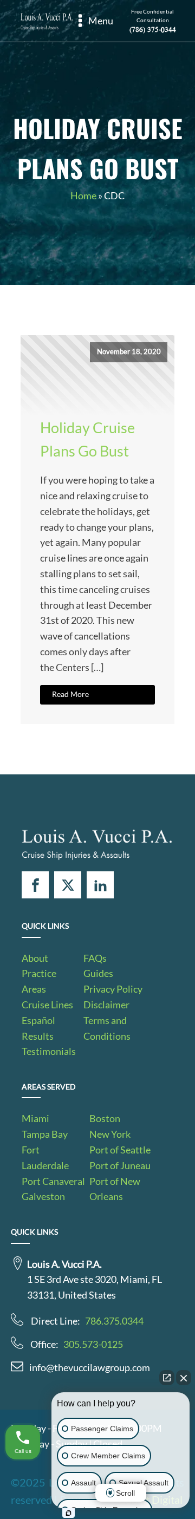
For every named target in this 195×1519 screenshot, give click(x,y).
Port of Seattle (120, 1150)
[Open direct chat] (166, 1377)
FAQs (95, 958)
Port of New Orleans (114, 1189)
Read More (70, 694)
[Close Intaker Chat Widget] (183, 1377)
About (35, 958)
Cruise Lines (47, 1005)
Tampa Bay (45, 1134)
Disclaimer (106, 1005)
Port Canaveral (53, 1181)
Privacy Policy (112, 989)
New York (110, 1134)
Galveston (43, 1196)
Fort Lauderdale (45, 1157)
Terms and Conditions (107, 1028)
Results (38, 1036)
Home (83, 195)
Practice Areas (39, 981)
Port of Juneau (120, 1165)
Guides (98, 973)
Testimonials (49, 1051)
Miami (35, 1118)
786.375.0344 (114, 1321)
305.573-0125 (93, 1344)
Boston (104, 1118)
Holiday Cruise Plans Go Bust (87, 439)
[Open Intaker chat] (68, 1513)
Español (38, 1020)
